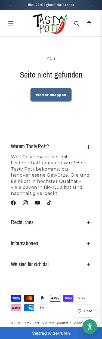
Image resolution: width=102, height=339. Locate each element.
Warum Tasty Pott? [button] (30, 146)
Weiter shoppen (51, 95)
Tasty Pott (31, 323)
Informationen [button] (24, 243)
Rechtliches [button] (22, 222)
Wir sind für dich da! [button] (30, 264)
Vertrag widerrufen (51, 333)
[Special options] (89, 326)
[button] (11, 24)
